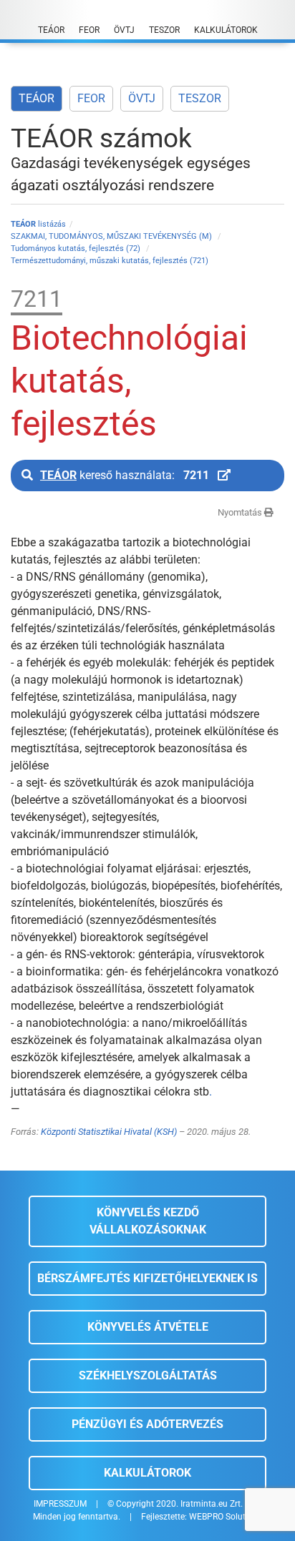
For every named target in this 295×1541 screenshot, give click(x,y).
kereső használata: (124, 475)
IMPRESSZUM (60, 1504)
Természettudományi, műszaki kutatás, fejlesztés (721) (109, 260)
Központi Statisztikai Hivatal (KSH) (109, 1131)
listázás (38, 224)
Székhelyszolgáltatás (148, 1375)
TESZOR (199, 98)
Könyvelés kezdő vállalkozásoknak (148, 1221)
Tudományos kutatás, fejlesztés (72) (76, 248)
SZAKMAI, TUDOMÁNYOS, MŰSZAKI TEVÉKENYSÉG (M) (112, 236)
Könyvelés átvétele (147, 1327)
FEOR (91, 98)
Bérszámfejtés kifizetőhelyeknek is (147, 1278)
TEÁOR (36, 98)
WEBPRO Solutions (225, 1517)
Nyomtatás (241, 512)
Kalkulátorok (147, 1473)
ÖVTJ (141, 98)
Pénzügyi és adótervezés (147, 1424)
